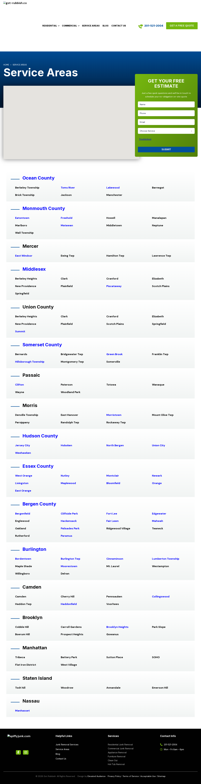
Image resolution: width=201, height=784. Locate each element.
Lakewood (113, 187)
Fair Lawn (112, 521)
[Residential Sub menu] (59, 26)
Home (6, 65)
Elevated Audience (97, 776)
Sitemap (161, 776)
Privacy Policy (114, 776)
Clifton (19, 384)
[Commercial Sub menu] (79, 26)
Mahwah (157, 521)
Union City (158, 445)
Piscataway (114, 286)
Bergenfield (22, 513)
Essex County (38, 466)
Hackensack (69, 521)
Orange (157, 483)
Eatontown (22, 218)
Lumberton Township (165, 559)
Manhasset (22, 710)
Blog (105, 25)
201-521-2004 (153, 25)
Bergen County (39, 504)
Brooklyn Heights (117, 627)
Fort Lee (111, 513)
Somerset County (42, 344)
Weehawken (23, 453)
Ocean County (39, 178)
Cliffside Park (69, 513)
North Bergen (115, 445)
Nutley (65, 475)
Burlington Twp (70, 559)
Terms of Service (131, 776)
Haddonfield (69, 604)
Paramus (66, 536)
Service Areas (91, 25)
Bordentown (23, 559)
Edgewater (159, 513)
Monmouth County (44, 208)
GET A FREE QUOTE (182, 25)
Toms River (68, 187)
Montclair (112, 475)
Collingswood (161, 596)
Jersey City (22, 445)
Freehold (66, 218)
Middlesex (34, 269)
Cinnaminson (114, 559)
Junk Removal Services (67, 744)
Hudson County (40, 436)
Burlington (34, 549)
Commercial (69, 25)
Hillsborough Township (29, 361)
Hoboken (66, 445)
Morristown (113, 415)
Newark (157, 475)
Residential (49, 25)
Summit (20, 331)
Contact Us (118, 25)
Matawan (67, 225)
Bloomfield (113, 483)
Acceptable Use (148, 776)
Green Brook (114, 354)
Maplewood (68, 483)
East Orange (23, 490)
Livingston (21, 483)
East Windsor (23, 255)
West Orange (23, 475)
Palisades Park (70, 528)
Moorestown (69, 566)
